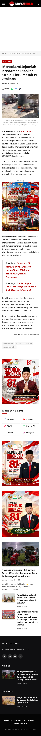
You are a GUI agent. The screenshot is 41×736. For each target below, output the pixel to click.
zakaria (4, 84)
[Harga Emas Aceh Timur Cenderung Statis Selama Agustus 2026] (8, 700)
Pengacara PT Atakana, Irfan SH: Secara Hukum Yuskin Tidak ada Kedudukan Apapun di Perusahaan (18, 270)
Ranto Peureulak (9, 347)
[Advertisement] (20, 29)
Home (4, 53)
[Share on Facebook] (16, 89)
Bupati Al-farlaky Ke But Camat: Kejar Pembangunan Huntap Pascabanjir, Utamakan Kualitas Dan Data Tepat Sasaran (27, 618)
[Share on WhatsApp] (12, 89)
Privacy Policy (20, 723)
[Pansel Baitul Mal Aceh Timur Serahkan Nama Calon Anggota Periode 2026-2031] (8, 597)
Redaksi (31, 720)
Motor (18, 343)
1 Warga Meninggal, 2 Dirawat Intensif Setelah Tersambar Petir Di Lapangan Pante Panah (19, 573)
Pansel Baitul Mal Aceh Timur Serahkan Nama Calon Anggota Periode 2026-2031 (27, 599)
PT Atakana (28, 343)
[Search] (37, 3)
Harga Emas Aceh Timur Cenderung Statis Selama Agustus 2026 (27, 700)
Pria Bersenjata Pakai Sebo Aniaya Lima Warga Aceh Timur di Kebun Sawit (21, 287)
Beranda (8, 720)
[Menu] (3, 3)
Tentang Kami (20, 720)
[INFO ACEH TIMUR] (21, 3)
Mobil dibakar (8, 343)
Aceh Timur (7, 61)
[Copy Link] (19, 89)
